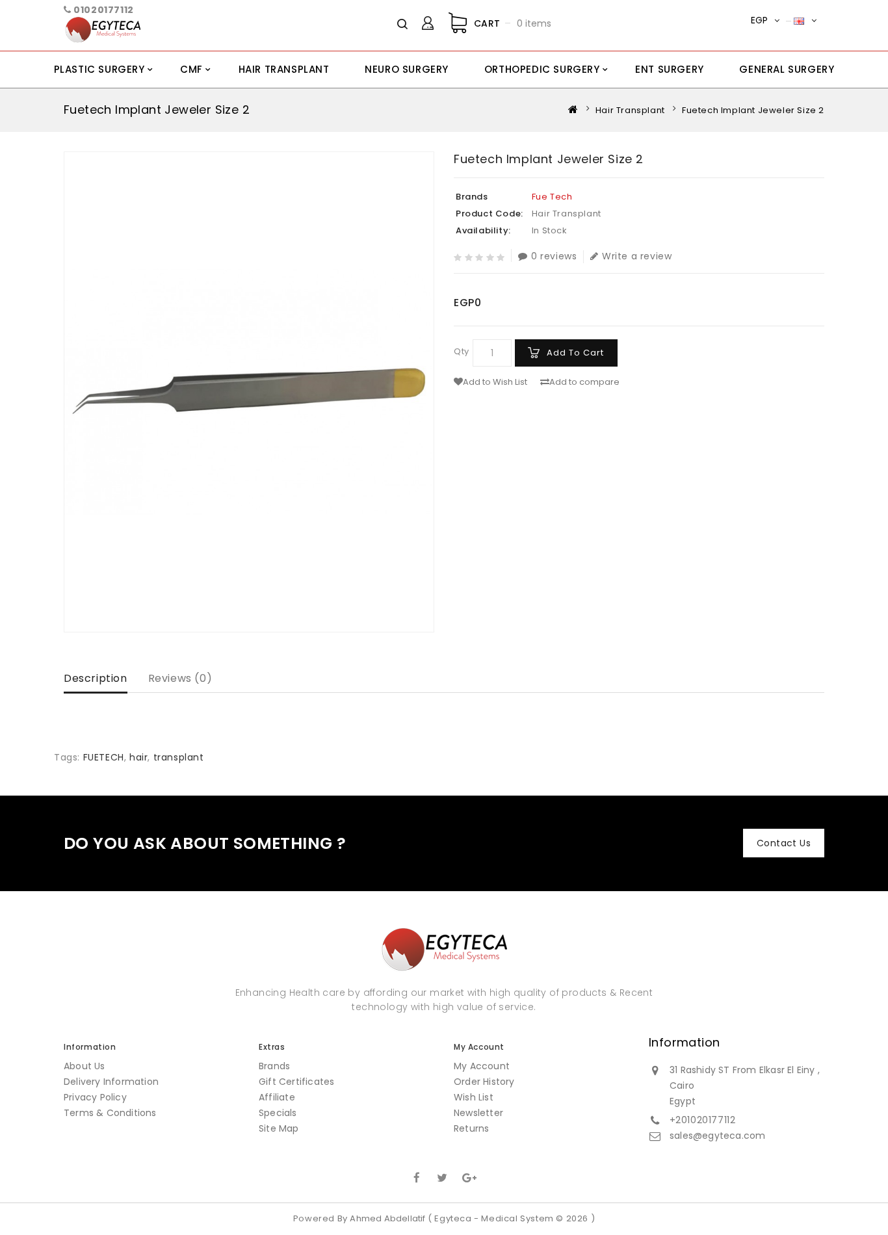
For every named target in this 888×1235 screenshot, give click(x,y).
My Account (482, 1066)
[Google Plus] (468, 1176)
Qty (461, 351)
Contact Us (784, 843)
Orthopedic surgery (542, 69)
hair (138, 757)
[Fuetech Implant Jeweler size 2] (249, 391)
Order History (484, 1081)
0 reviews (554, 256)
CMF (191, 69)
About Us (84, 1066)
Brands (274, 1066)
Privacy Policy (95, 1097)
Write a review (637, 256)
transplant (178, 757)
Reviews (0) (180, 678)
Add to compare (584, 382)
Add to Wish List (495, 382)
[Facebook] (416, 1176)
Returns (471, 1128)
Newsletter (478, 1112)
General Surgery (786, 69)
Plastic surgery (99, 69)
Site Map (279, 1128)
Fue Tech (552, 196)
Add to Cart (575, 352)
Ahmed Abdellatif (387, 1218)
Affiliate (277, 1097)
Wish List (473, 1097)
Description (95, 678)
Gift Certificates (296, 1081)
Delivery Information (111, 1081)
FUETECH (103, 757)
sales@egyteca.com (717, 1135)
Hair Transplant (284, 69)
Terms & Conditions (110, 1112)
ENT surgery (669, 69)
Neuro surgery (407, 69)
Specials (278, 1112)
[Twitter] (442, 1176)
